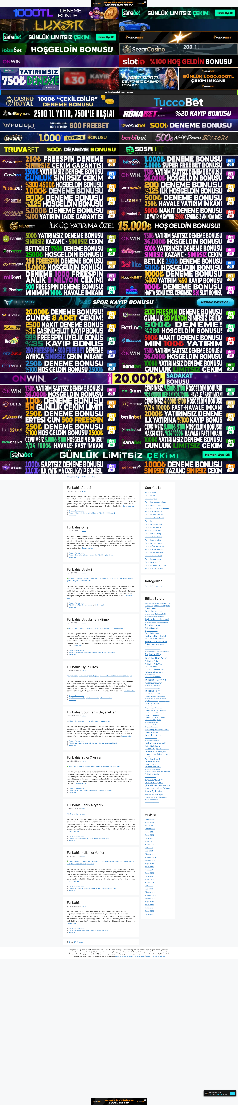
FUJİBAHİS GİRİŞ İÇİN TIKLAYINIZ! (119, 92)
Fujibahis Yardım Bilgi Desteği (100, 930)
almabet (137, 956)
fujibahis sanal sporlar (152, 732)
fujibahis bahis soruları (150, 622)
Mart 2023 (149, 908)
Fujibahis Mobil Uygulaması (153, 708)
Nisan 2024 (149, 867)
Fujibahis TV (150, 749)
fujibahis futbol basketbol (163, 651)
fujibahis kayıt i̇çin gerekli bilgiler (153, 693)
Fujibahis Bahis (160, 614)
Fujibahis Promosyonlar (76, 511)
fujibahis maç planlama (164, 701)
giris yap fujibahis (150, 788)
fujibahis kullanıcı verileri (109, 888)
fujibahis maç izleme (151, 701)
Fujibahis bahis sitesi (75, 790)
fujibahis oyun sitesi (106, 698)
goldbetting (155, 956)
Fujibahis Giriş (77, 527)
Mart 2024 (149, 870)
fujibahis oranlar (163, 710)
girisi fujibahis (164, 785)
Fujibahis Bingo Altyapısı (154, 549)
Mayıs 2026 (149, 822)
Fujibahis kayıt (152, 690)
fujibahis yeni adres (153, 767)
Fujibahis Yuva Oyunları (84, 757)
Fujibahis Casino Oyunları (154, 639)
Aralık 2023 (149, 879)
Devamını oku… (128, 506)
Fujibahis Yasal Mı (150, 764)
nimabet (123, 956)
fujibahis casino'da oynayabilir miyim (89, 888)
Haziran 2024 (150, 860)
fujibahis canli (73, 605)
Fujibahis (73, 903)
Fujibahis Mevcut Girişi (152, 703)
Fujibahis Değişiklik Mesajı (107, 513)
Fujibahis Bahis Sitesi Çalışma (89, 513)
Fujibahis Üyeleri (79, 569)
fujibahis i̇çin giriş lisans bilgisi (152, 688)
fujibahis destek (160, 644)
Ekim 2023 (149, 886)
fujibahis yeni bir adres (150, 771)
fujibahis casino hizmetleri (77, 698)
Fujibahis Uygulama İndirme (88, 619)
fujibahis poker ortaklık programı (152, 724)
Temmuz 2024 (150, 857)
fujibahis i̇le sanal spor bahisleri (152, 685)
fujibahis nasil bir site (92, 698)
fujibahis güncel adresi (154, 672)
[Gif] (119, 226)
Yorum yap (72, 515)
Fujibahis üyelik (152, 774)
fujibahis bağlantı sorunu (162, 622)
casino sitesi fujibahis (162, 606)
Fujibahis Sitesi (153, 735)
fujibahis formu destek (150, 651)
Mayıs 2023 (149, 901)
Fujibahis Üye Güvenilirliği (154, 546)
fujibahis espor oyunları (150, 646)
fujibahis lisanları (149, 698)
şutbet (148, 956)
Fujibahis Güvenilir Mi (153, 677)
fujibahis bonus (152, 625)
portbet (162, 956)
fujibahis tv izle (150, 754)
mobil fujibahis (149, 795)
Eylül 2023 (149, 889)
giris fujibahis (113, 743)
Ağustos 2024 (150, 854)
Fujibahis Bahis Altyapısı (85, 805)
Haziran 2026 (150, 819)
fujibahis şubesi (165, 779)
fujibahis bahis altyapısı (76, 838)
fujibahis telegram (153, 746)
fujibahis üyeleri (99, 605)
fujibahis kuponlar (161, 696)
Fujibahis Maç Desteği (153, 534)
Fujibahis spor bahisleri (156, 743)
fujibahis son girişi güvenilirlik (152, 740)
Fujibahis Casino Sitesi (90, 652)
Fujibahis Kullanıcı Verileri (86, 853)
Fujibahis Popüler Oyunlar (106, 555)
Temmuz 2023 (150, 895)
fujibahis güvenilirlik (150, 674)
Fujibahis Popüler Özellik (154, 553)
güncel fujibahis (104, 838)
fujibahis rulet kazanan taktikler (78, 743)
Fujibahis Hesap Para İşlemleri (87, 555)
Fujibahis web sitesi (152, 759)
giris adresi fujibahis (154, 782)
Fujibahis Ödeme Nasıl (153, 556)
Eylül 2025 (149, 826)
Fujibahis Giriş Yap (153, 664)
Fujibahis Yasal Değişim (154, 559)
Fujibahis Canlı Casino (153, 633)
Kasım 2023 (149, 882)
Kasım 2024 (149, 845)
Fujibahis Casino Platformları (155, 565)
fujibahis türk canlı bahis (151, 756)
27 (75, 942)
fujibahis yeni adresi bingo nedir (152, 769)
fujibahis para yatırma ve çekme (155, 717)
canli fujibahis (149, 606)
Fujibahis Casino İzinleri (82, 930)
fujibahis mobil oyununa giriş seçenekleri (154, 705)
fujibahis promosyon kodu (157, 729)
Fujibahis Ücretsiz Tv (152, 562)
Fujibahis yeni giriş (164, 771)
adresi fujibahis (149, 603)
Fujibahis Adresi (79, 488)
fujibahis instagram (154, 683)
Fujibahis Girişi (151, 661)
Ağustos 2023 (150, 892)
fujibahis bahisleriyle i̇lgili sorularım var (154, 616)
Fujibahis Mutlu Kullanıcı (154, 568)
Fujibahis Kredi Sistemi (153, 543)
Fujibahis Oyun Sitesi (83, 667)
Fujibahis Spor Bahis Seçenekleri (91, 712)
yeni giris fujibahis (161, 797)
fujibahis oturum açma (150, 712)
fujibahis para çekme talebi (151, 722)
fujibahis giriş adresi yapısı (151, 799)
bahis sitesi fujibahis (163, 603)
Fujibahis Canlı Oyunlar (153, 530)
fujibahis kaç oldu (150, 696)
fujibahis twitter (163, 754)
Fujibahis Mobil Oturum (153, 537)
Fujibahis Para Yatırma (152, 715)
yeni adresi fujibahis (150, 797)
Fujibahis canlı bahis (151, 631)
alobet (143, 956)
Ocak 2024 (149, 876)
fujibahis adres (150, 608)
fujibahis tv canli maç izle (155, 751)
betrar (117, 956)
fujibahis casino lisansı (91, 838)
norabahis (130, 956)
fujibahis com (150, 644)
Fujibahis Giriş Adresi (156, 658)
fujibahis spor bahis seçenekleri (98, 743)
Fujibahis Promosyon (151, 727)
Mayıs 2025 (149, 832)
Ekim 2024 (149, 848)
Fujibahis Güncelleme (153, 527)
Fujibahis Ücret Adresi (153, 540)
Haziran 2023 (150, 898)
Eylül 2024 (149, 851)
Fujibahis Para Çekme (153, 720)
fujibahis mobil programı (85, 605)
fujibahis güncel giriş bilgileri (152, 802)
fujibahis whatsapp (153, 761)
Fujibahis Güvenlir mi (156, 679)
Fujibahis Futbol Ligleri (153, 524)
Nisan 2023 (149, 905)
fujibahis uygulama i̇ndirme (106, 652)
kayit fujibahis (154, 791)
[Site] (59, 162)
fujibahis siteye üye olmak (151, 738)
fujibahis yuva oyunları (104, 790)
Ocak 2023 (149, 914)
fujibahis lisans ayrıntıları (160, 698)
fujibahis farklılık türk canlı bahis (152, 649)
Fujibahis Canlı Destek (76, 652)
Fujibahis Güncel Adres (90, 790)
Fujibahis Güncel (151, 667)
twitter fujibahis (160, 795)
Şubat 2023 (149, 911)
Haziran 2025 (150, 829)
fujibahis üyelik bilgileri (150, 777)
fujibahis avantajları (149, 614)
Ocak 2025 (149, 838)
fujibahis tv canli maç (162, 749)
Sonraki (81, 942)
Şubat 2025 (149, 835)
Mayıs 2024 (149, 864)
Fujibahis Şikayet (152, 779)
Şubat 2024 (149, 873)
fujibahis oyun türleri (161, 712)
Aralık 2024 (149, 841)
